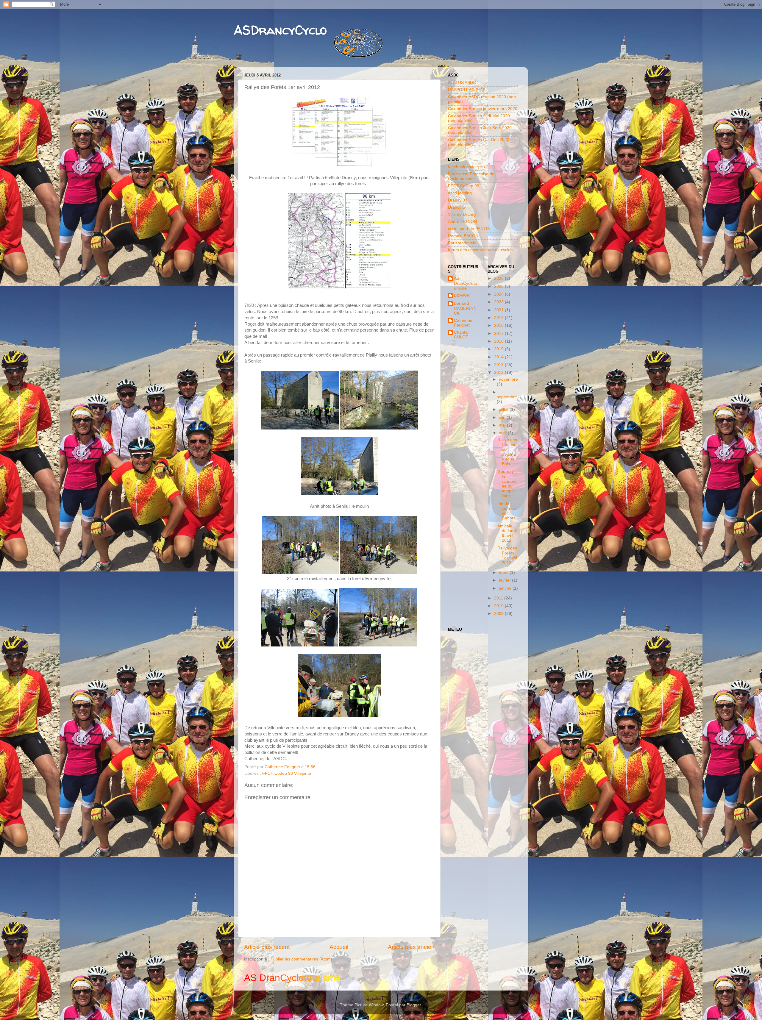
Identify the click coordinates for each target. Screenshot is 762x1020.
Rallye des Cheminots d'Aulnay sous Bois (507, 452)
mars (504, 572)
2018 (499, 325)
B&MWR (462, 295)
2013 (499, 365)
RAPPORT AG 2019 (466, 90)
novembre (508, 379)
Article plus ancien (411, 947)
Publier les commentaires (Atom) (301, 959)
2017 (499, 333)
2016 (499, 341)
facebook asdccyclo (466, 167)
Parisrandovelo (462, 243)
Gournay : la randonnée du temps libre (507, 483)
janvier (506, 588)
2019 (499, 317)
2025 (499, 286)
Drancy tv (457, 207)
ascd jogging (460, 193)
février (505, 580)
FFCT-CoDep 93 (463, 186)
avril (503, 433)
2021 (499, 310)
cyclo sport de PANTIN (469, 229)
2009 (499, 613)
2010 (499, 606)
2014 (499, 357)
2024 (499, 294)
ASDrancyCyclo (280, 29)
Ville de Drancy (462, 214)
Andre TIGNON (462, 221)
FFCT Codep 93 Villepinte (286, 773)
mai (503, 425)
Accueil (339, 947)
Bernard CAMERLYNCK (465, 308)
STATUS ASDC (462, 82)
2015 (499, 349)
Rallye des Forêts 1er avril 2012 (507, 555)
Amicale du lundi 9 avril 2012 (507, 533)
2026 (499, 278)
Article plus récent (267, 947)
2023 (499, 302)
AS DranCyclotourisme (465, 283)
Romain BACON (463, 236)
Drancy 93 (457, 200)
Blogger (414, 1005)
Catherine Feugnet (463, 322)
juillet (504, 409)
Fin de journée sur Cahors (506, 511)
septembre (507, 397)
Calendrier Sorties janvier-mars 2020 (482, 109)
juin (503, 417)
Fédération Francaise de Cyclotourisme (471, 176)
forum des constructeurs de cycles (480, 250)
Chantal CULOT (461, 334)
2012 (499, 372)
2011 (499, 598)
